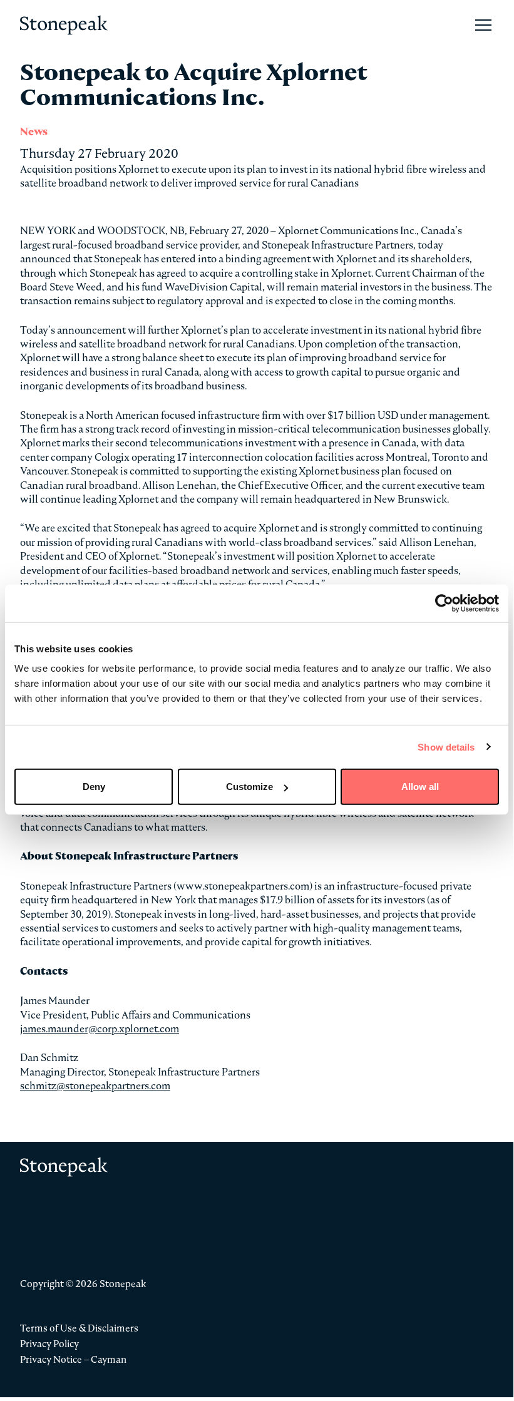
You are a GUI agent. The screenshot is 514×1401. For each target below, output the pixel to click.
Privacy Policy (49, 1344)
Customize (249, 786)
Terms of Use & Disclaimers (79, 1328)
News (34, 131)
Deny (94, 786)
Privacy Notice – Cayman (73, 1359)
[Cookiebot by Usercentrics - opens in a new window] (444, 602)
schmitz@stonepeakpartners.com (95, 1085)
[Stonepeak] (64, 25)
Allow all (420, 786)
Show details (446, 746)
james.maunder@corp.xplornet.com (99, 1028)
